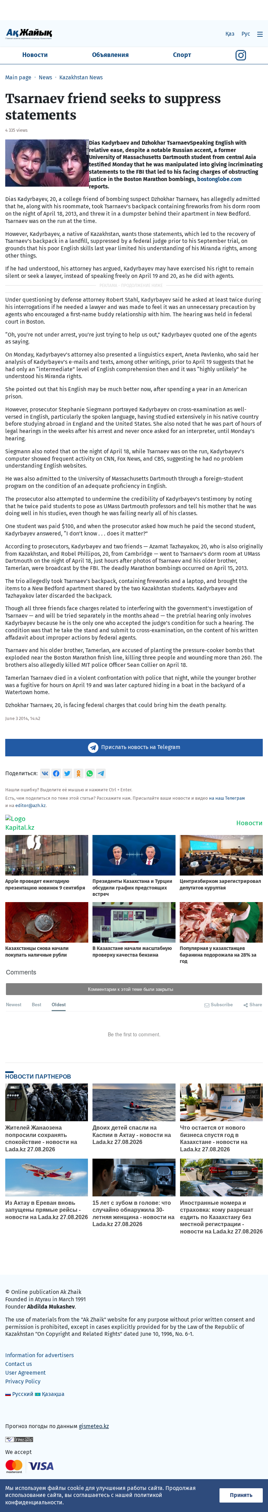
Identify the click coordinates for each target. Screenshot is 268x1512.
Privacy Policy (22, 1381)
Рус (245, 33)
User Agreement (25, 1372)
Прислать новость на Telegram (140, 747)
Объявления (110, 55)
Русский (23, 1394)
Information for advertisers (39, 1355)
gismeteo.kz (94, 1426)
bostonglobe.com (219, 179)
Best (36, 1004)
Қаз (229, 33)
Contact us (18, 1364)
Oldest (59, 1004)
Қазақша (53, 1394)
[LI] (20, 1411)
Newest (13, 1004)
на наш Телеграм (227, 798)
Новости (35, 55)
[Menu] (260, 34)
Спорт (182, 55)
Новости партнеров (38, 1076)
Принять (241, 1495)
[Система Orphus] (19, 1439)
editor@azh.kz (30, 805)
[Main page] (28, 33)
